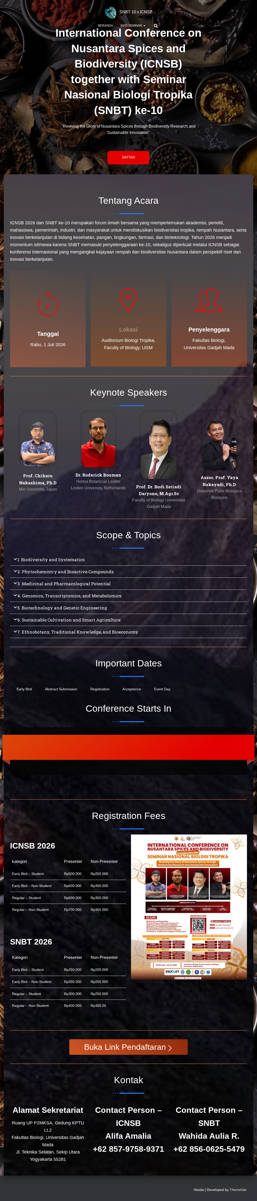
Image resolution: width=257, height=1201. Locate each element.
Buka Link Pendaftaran (125, 1047)
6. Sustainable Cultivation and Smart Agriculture (68, 620)
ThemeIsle (238, 1190)
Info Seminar (131, 25)
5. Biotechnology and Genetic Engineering (62, 608)
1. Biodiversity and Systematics (51, 559)
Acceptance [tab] (131, 689)
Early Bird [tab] (24, 689)
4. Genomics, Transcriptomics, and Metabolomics (69, 596)
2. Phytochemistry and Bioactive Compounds (65, 572)
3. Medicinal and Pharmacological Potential (64, 584)
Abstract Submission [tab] (61, 689)
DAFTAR (128, 157)
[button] (144, 25)
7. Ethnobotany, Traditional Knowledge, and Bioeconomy (77, 632)
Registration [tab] (99, 689)
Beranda (105, 25)
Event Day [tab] (162, 689)
